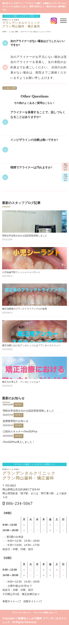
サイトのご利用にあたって (45, 612)
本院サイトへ (10, 601)
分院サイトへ (31, 601)
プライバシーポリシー (21, 612)
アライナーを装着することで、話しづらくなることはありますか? (37, 115)
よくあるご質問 (9, 88)
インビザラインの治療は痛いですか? (34, 139)
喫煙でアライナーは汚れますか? (31, 167)
